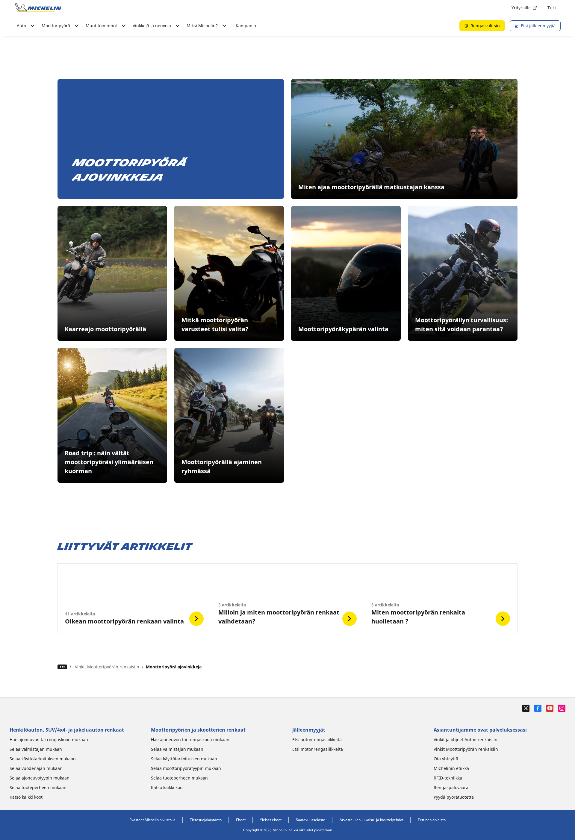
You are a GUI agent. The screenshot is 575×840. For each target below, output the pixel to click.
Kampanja (246, 25)
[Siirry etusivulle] (38, 7)
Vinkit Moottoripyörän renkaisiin (107, 667)
